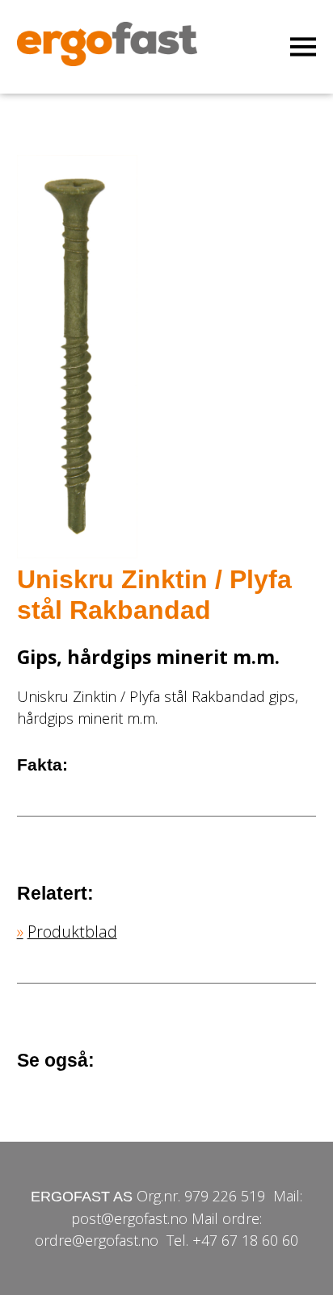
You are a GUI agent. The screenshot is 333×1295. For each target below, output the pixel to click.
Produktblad (72, 931)
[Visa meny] (303, 47)
